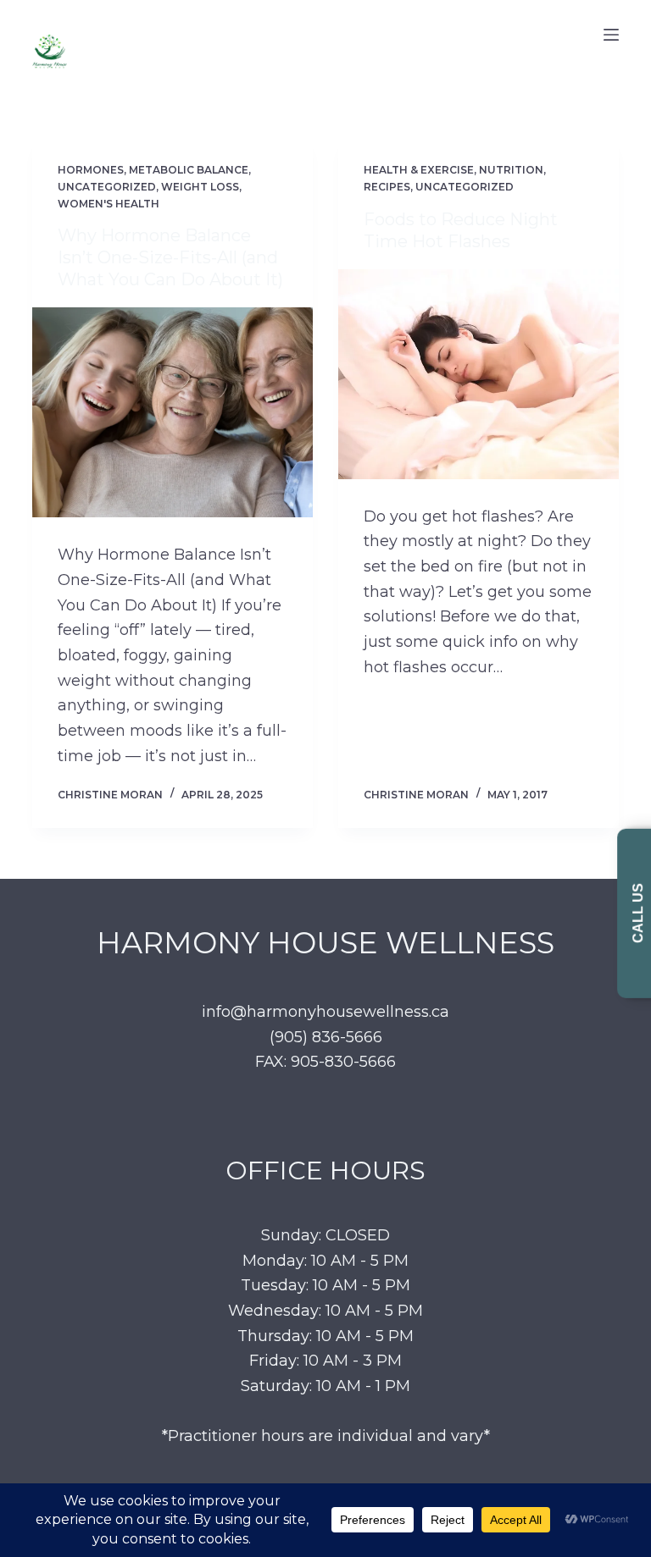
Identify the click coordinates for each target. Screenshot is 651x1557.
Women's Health (108, 203)
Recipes (387, 186)
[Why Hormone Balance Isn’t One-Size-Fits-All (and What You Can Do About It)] (172, 412)
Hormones (91, 169)
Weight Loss (200, 186)
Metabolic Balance (188, 169)
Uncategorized (107, 186)
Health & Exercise (419, 169)
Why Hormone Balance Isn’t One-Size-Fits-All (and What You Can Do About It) (170, 257)
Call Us (638, 913)
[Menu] (611, 34)
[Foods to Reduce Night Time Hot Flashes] (478, 374)
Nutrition (511, 169)
